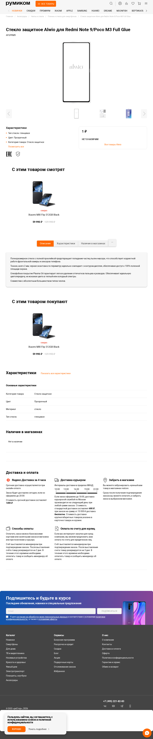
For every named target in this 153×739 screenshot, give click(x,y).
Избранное (59, 671)
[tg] (122, 705)
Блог (56, 653)
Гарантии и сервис (111, 662)
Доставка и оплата (111, 649)
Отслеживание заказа (65, 667)
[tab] (45, 244)
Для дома (11, 649)
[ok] (130, 705)
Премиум (45, 11)
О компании (108, 640)
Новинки (17, 11)
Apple (69, 11)
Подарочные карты (63, 662)
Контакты (107, 644)
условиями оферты (47, 619)
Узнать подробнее (37, 729)
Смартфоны (12, 644)
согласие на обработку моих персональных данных (42, 617)
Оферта (106, 653)
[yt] (113, 705)
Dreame (108, 11)
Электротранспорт (15, 671)
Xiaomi (58, 11)
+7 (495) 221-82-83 (113, 701)
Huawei (95, 11)
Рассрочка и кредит (64, 644)
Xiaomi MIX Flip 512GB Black (43, 214)
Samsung (82, 11)
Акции (57, 658)
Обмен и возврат (110, 667)
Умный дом (11, 667)
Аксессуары (12, 680)
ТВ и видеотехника (15, 653)
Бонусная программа (64, 640)
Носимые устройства (16, 658)
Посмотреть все (16, 146)
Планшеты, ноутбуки (16, 676)
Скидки (31, 11)
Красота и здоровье (16, 662)
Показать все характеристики (56, 373)
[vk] (105, 705)
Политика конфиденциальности (118, 658)
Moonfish (122, 11)
